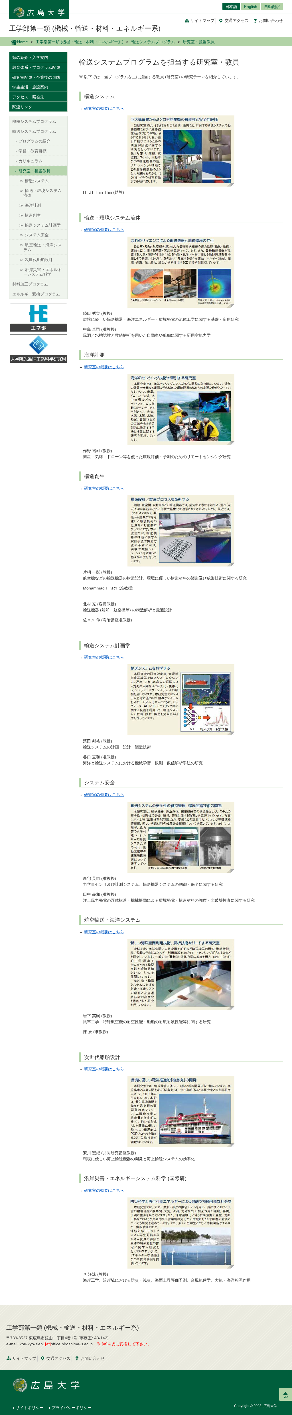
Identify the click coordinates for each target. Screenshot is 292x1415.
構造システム (37, 181)
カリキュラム (30, 161)
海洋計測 (33, 205)
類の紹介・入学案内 (30, 57)
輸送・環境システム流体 (42, 193)
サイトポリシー (30, 1407)
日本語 (231, 6)
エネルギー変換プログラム (36, 294)
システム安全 (37, 235)
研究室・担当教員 (34, 171)
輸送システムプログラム (153, 42)
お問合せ (271, 20)
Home (22, 42)
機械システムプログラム (34, 121)
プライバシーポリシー (72, 1407)
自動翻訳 (272, 6)
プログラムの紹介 (34, 141)
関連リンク (22, 107)
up (286, 1396)
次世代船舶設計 (39, 259)
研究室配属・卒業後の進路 (36, 77)
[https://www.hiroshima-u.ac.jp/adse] (38, 348)
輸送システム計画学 (43, 225)
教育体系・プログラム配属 (36, 67)
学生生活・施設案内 (30, 87)
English (250, 6)
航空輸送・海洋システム (42, 247)
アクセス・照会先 (28, 97)
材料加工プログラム (30, 284)
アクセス (237, 20)
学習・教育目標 (32, 151)
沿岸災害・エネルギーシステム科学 (42, 272)
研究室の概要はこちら (104, 108)
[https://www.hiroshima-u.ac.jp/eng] (38, 317)
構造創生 (33, 215)
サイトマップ (202, 20)
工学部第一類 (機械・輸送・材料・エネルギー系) (85, 28)
